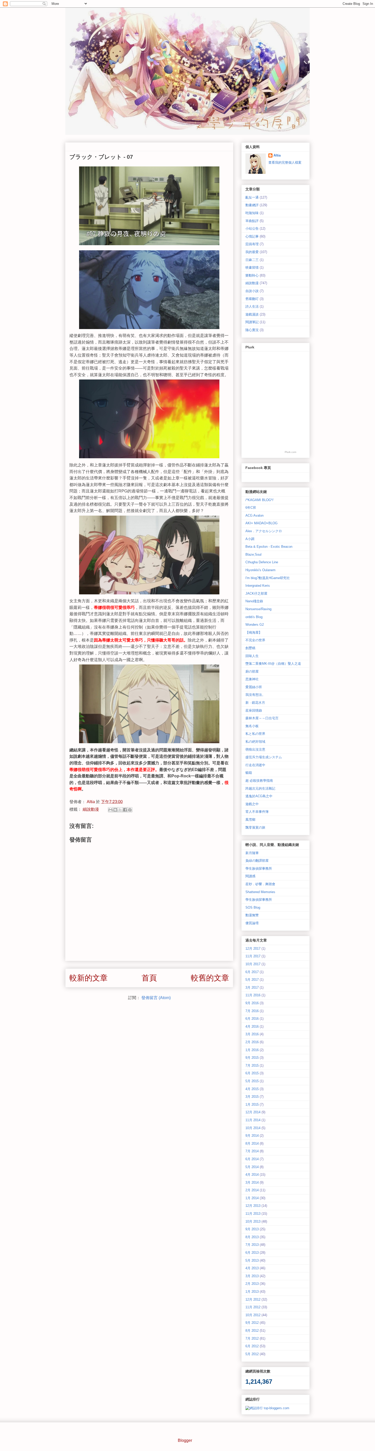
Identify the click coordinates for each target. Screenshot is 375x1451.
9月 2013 (252, 1229)
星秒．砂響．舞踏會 (260, 884)
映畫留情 (252, 267)
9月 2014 (252, 1136)
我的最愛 (252, 252)
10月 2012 (252, 1315)
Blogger (185, 1440)
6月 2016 (252, 1019)
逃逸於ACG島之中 (258, 796)
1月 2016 (252, 1050)
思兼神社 (252, 679)
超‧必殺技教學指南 (259, 780)
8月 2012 (252, 1330)
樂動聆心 (252, 275)
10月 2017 (252, 964)
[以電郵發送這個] (110, 809)
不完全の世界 (255, 640)
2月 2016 (252, 1042)
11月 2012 (252, 1307)
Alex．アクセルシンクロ (263, 531)
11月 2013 (252, 1213)
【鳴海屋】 (253, 632)
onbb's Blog (253, 617)
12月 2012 (252, 1299)
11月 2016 (252, 995)
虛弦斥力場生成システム (263, 757)
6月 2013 (252, 1252)
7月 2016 (252, 1011)
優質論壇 (252, 923)
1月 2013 (252, 1291)
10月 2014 (252, 1128)
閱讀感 (250, 876)
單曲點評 (252, 221)
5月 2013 (252, 1260)
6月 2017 (252, 972)
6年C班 (250, 507)
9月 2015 (252, 1058)
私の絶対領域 (255, 741)
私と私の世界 (255, 734)
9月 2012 (252, 1323)
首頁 (149, 978)
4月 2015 (252, 1089)
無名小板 (252, 726)
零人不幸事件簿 (257, 812)
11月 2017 (252, 956)
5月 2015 (252, 1081)
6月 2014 (252, 1159)
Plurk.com (290, 452)
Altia (91, 802)
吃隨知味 (252, 213)
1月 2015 (252, 1104)
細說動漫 (91, 809)
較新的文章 (88, 978)
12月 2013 (252, 1206)
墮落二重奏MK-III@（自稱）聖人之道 (273, 663)
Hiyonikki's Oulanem (260, 570)
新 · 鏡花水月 (255, 702)
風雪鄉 (250, 819)
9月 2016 (252, 1003)
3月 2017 (252, 987)
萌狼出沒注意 (255, 749)
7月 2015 (252, 1065)
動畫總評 (252, 205)
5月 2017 (252, 980)
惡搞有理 (252, 244)
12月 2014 (252, 1112)
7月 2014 (252, 1151)
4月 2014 (252, 1175)
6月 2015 (252, 1073)
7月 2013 (252, 1245)
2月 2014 (252, 1190)
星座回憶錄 (253, 710)
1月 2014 (252, 1198)
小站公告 (252, 228)
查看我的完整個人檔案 (285, 162)
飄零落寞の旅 (255, 827)
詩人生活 (252, 306)
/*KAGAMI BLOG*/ (259, 500)
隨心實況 (252, 330)
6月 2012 (252, 1346)
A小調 (249, 539)
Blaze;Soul (253, 554)
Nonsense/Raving (258, 609)
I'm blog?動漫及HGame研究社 (267, 578)
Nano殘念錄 (254, 601)
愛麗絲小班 (253, 687)
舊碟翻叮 (252, 299)
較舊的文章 (210, 978)
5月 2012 (252, 1354)
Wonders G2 (254, 624)
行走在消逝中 (255, 765)
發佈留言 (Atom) (156, 998)
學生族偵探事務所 (258, 868)
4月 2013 (252, 1268)
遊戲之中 (252, 804)
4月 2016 (252, 1026)
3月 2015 (252, 1097)
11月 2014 (252, 1120)
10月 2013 (252, 1221)
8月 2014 (252, 1143)
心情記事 (252, 236)
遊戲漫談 (252, 314)
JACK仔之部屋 (256, 593)
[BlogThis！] (115, 809)
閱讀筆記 (252, 322)
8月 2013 (252, 1237)
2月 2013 (252, 1284)
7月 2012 (252, 1338)
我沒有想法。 (255, 695)
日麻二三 (252, 260)
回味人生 (252, 656)
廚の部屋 (252, 671)
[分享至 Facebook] (125, 809)
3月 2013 (252, 1276)
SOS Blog (252, 907)
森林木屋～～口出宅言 (262, 718)
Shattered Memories (260, 892)
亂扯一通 (252, 197)
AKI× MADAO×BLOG (261, 523)
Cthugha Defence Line (261, 562)
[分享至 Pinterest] (129, 809)
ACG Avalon (254, 515)
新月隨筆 (252, 853)
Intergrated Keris (257, 585)
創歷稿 (250, 648)
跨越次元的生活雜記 (260, 788)
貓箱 (248, 773)
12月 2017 (252, 948)
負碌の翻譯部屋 (257, 860)
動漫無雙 (252, 915)
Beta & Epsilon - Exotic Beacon (268, 546)
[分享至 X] (120, 809)
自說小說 (252, 291)
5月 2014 (252, 1167)
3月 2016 (252, 1034)
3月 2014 (252, 1182)
